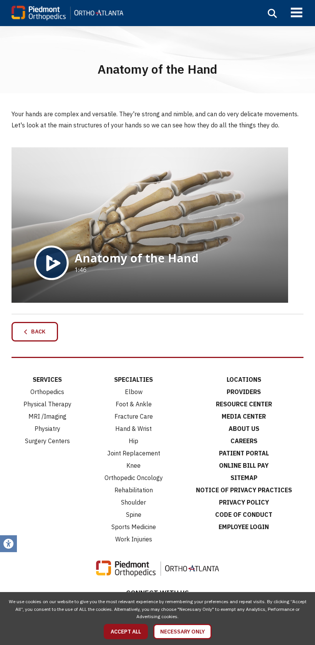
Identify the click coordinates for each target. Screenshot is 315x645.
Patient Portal (244, 453)
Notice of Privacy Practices (244, 490)
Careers (243, 441)
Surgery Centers (47, 441)
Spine (133, 514)
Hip (133, 441)
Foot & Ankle (134, 404)
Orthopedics (47, 392)
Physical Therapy (47, 404)
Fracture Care (133, 416)
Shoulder (133, 502)
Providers (244, 392)
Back (36, 331)
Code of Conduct (243, 514)
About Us (244, 428)
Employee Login (244, 527)
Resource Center (244, 404)
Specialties (133, 379)
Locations (244, 379)
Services (47, 379)
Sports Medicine (133, 527)
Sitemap (243, 478)
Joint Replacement (133, 453)
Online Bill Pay (244, 465)
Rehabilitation (133, 490)
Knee (133, 465)
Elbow (134, 392)
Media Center (244, 416)
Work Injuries (133, 539)
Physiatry (47, 428)
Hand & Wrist (133, 428)
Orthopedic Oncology (133, 478)
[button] (272, 13)
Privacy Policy (244, 502)
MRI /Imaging (47, 416)
